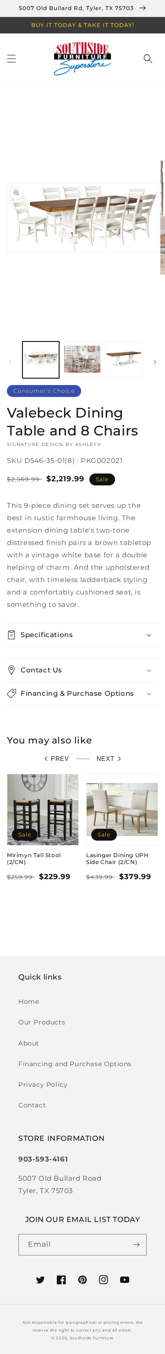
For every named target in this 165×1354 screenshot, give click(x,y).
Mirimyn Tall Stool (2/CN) (34, 859)
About (28, 1043)
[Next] (155, 362)
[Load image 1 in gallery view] (40, 359)
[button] (11, 59)
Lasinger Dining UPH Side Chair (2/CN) (117, 859)
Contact (32, 1105)
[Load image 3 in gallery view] (123, 359)
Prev (60, 758)
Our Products (41, 1022)
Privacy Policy (42, 1084)
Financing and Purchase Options (75, 1064)
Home (28, 1001)
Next (106, 758)
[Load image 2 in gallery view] (82, 359)
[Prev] (10, 362)
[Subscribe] (136, 1244)
